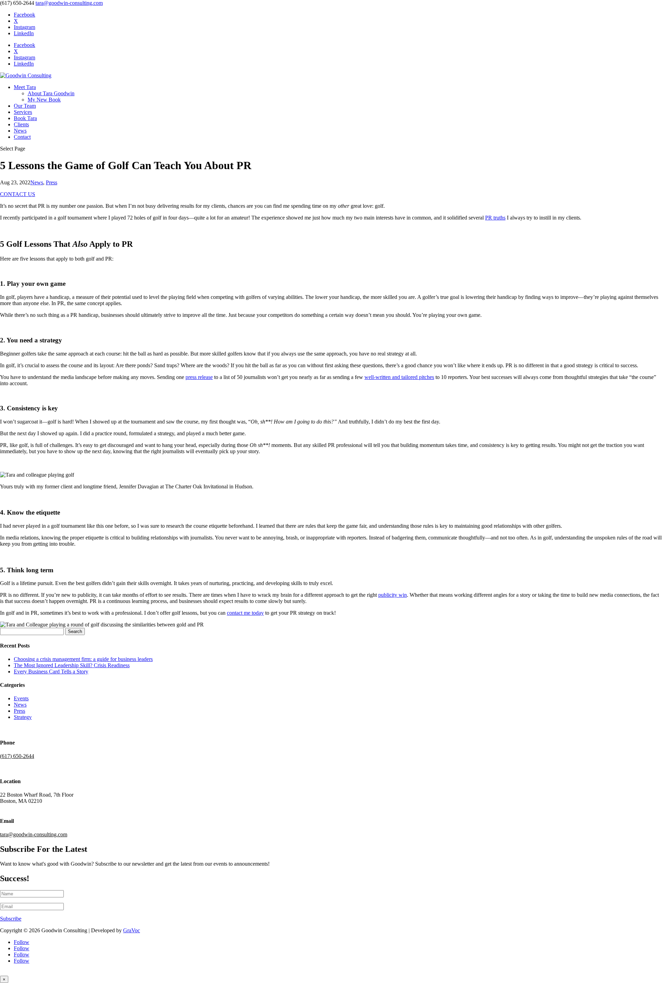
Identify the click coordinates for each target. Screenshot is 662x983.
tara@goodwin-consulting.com (33, 834)
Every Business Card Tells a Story (51, 671)
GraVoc (131, 930)
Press (51, 182)
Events (21, 698)
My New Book (44, 100)
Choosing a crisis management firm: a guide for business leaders (83, 659)
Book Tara (25, 118)
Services (23, 112)
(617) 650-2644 (17, 756)
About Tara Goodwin (51, 93)
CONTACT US (17, 194)
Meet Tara (25, 87)
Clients (21, 124)
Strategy (23, 717)
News (20, 131)
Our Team (25, 106)
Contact (22, 137)
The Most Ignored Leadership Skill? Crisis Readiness (72, 665)
